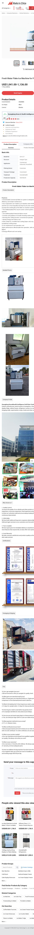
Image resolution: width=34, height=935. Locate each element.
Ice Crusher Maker (24, 914)
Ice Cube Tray (17, 896)
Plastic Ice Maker (8, 918)
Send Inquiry (18, 93)
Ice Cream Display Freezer (25, 877)
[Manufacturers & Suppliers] (17, 3)
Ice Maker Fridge (21, 918)
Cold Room (5, 874)
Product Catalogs (27, 867)
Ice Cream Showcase (9, 914)
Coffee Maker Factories (9, 909)
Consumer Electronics (12, 13)
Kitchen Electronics (24, 13)
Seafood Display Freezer (25, 874)
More (3, 921)
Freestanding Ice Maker (9, 901)
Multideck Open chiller (24, 871)
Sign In (5, 136)
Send (17, 793)
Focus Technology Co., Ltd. (23, 928)
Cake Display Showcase (8, 877)
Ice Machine (6, 896)
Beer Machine (5, 871)
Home (3, 13)
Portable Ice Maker (25, 901)
